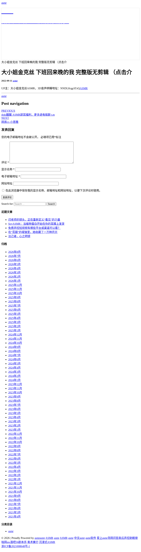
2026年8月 (14, 251)
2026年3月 (14, 272)
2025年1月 (14, 330)
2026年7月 (14, 256)
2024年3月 (14, 371)
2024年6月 (14, 359)
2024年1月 (14, 380)
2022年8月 (14, 450)
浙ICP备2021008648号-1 (15, 546)
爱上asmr (102, 537)
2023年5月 (14, 413)
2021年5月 (14, 512)
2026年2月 (14, 276)
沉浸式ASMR (47, 542)
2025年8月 (14, 301)
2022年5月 (14, 462)
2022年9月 (14, 446)
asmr (4, 2)
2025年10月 (15, 293)
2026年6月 (14, 260)
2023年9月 (14, 396)
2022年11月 (15, 438)
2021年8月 (14, 500)
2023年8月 (14, 400)
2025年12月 (15, 284)
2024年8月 (14, 351)
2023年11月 (15, 388)
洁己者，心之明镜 (19, 236)
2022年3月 (14, 471)
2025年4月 (14, 318)
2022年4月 (14, 466)
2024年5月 (14, 363)
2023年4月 (14, 417)
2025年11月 (15, 289)
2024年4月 (14, 367)
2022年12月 (15, 433)
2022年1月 (14, 479)
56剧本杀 (21, 542)
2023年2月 (14, 425)
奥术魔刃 (32, 542)
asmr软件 (90, 537)
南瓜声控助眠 (126, 537)
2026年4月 (14, 268)
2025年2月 (14, 326)
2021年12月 (15, 483)
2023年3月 (14, 421)
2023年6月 (14, 409)
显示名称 (7, 169)
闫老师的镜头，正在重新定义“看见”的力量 (34, 219)
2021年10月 (15, 491)
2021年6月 (14, 508)
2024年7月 (14, 355)
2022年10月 (15, 442)
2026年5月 (14, 264)
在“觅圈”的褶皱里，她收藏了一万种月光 (32, 232)
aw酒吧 (11, 542)
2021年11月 (15, 487)
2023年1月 (14, 429)
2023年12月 (15, 384)
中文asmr (79, 537)
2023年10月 (15, 392)
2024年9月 (14, 347)
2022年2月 (14, 475)
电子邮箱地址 (10, 176)
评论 (5, 162)
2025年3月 (14, 322)
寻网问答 (112, 537)
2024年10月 (15, 342)
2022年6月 (14, 458)
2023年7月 (14, 404)
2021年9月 (14, 495)
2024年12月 (15, 334)
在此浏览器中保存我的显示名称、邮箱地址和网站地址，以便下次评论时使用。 (54, 190)
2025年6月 (14, 309)
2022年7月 (14, 454)
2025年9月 (14, 297)
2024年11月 (15, 338)
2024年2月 (14, 375)
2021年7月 (14, 504)
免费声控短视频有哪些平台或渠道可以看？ (34, 227)
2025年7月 (14, 305)
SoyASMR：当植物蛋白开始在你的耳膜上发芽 (36, 223)
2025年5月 (14, 313)
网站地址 (6, 183)
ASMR (84, 88)
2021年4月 (14, 516)
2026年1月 (14, 280)
